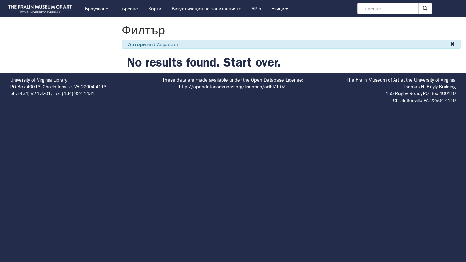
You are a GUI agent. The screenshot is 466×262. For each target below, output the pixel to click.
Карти (154, 8)
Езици (278, 8)
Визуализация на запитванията (207, 8)
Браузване (96, 8)
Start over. (252, 62)
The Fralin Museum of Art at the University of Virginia (401, 80)
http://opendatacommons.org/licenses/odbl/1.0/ (232, 87)
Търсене (128, 8)
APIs (256, 8)
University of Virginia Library (38, 80)
